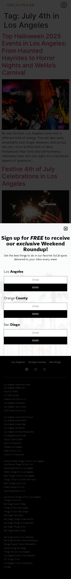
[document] (35, 289)
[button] (65, 228)
